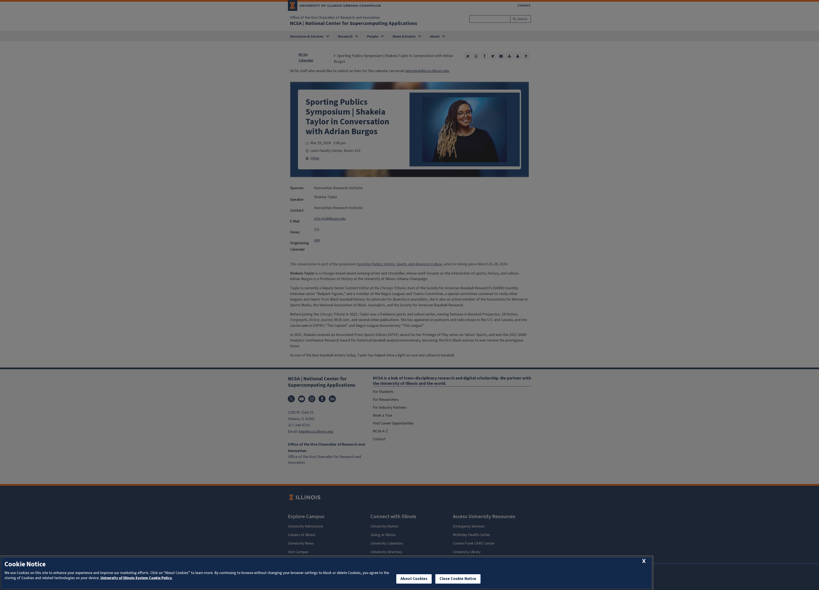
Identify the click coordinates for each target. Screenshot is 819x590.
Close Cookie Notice (458, 579)
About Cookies (414, 579)
